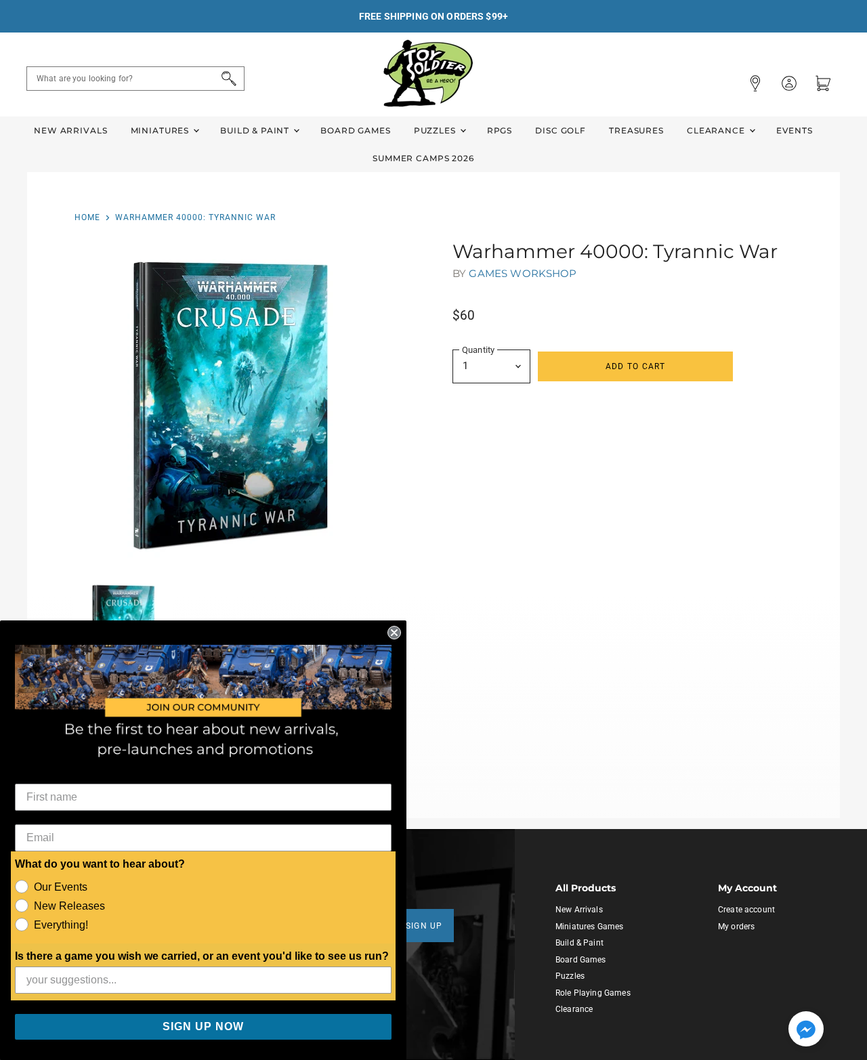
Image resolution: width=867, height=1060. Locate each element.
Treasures (636, 130)
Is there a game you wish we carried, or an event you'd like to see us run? (202, 956)
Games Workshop (522, 273)
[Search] (227, 78)
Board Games (355, 130)
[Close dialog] (394, 632)
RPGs (499, 130)
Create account (746, 909)
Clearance (717, 130)
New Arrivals (70, 130)
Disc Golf (560, 130)
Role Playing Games (593, 993)
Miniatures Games (589, 926)
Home (87, 217)
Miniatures (161, 130)
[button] (806, 1030)
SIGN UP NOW (203, 1026)
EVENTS (794, 130)
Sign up (424, 926)
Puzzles (436, 130)
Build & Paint (256, 130)
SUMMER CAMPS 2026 (423, 158)
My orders (736, 926)
